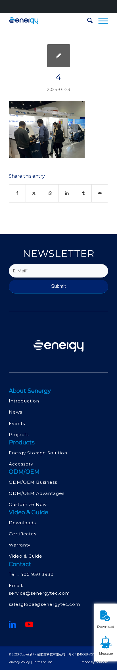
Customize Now (28, 504)
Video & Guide (25, 556)
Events (17, 423)
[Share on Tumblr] (83, 193)
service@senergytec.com (39, 593)
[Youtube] (29, 624)
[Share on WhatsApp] (50, 193)
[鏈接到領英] (12, 624)
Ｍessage (106, 653)
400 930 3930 (37, 574)
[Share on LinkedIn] (67, 193)
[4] (58, 55)
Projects (19, 434)
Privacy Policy (19, 662)
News (15, 412)
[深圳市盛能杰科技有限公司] (48, 20)
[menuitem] (87, 20)
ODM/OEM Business (33, 482)
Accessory (21, 464)
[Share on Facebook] (17, 193)
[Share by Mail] (100, 193)
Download (105, 626)
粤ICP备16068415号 (82, 654)
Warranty (19, 545)
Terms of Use (42, 662)
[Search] (87, 20)
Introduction (24, 401)
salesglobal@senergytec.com (44, 604)
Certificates (22, 534)
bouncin (101, 662)
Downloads (22, 522)
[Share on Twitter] (34, 193)
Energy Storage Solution (38, 453)
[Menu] (100, 20)
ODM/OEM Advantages (36, 493)
